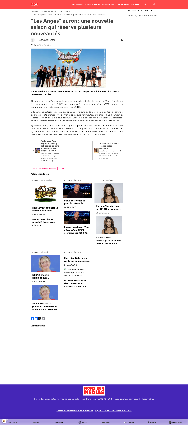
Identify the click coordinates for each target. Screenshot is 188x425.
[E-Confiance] (129, 422)
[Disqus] (77, 356)
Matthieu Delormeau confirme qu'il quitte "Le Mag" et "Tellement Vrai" (76, 259)
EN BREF (135, 4)
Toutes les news (48, 12)
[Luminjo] (152, 422)
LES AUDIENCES (92, 4)
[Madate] (36, 422)
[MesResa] (59, 422)
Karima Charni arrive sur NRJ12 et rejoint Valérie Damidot (107, 207)
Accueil (34, 12)
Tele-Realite (64, 12)
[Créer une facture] (105, 422)
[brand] (35, 4)
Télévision (77, 180)
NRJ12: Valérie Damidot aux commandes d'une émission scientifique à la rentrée (45, 276)
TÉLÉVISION (77, 4)
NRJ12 (61, 168)
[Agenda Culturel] (175, 422)
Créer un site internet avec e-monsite (74, 411)
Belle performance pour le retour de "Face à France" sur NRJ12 (74, 202)
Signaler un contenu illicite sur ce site (113, 411)
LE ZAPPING (123, 4)
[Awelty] (82, 422)
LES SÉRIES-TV (109, 4)
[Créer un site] (12, 422)
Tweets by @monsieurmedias (142, 15)
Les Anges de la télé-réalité (44, 168)
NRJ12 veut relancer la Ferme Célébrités (45, 209)
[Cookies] (4, 421)
